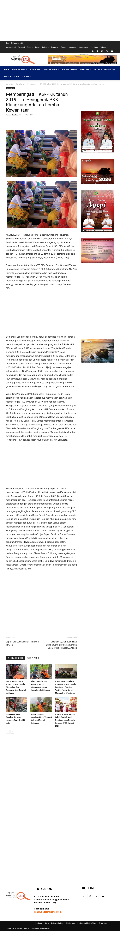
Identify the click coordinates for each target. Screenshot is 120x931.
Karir (47, 923)
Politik (97, 69)
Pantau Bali (16, 115)
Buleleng (45, 47)
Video (16, 76)
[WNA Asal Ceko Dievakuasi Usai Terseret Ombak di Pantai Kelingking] (41, 704)
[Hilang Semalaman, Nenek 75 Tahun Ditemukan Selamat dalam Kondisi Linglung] (41, 671)
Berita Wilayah (18, 69)
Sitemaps (103, 923)
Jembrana (72, 47)
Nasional (21, 47)
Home (6, 69)
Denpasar (54, 47)
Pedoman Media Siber (87, 923)
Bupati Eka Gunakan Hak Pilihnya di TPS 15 (22, 643)
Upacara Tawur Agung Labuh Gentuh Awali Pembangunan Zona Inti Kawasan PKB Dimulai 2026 (65, 720)
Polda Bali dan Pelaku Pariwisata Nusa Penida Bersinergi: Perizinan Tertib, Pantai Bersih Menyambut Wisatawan (65, 687)
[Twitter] (107, 51)
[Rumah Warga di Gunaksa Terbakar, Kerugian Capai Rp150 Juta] (16, 704)
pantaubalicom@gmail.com (48, 911)
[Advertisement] (60, 20)
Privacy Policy (57, 923)
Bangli (37, 47)
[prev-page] (8, 732)
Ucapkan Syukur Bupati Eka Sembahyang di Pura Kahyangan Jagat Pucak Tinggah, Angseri (61, 644)
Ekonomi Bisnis (50, 69)
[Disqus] (41, 777)
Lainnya (25, 76)
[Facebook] (97, 51)
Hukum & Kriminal (70, 69)
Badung (30, 47)
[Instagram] (102, 51)
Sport (6, 76)
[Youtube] (112, 51)
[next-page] (12, 732)
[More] (61, 121)
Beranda (9, 84)
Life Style (108, 69)
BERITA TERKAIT (15, 658)
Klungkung (94, 47)
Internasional (11, 47)
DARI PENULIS (33, 658)
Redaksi (38, 923)
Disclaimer (70, 923)
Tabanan (104, 47)
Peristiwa (84, 69)
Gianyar (64, 47)
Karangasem (83, 47)
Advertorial (35, 69)
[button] (93, 51)
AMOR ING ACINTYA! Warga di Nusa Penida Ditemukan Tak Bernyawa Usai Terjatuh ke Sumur (16, 687)
